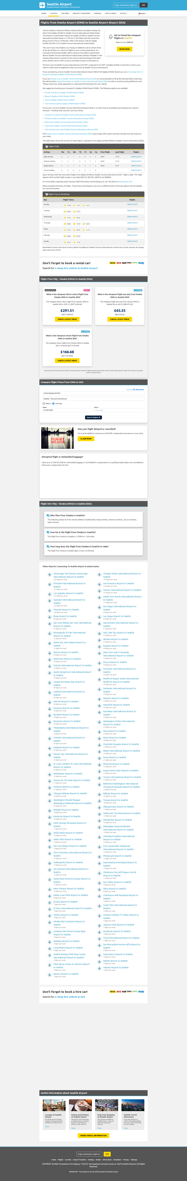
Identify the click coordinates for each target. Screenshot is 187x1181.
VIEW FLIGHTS (136, 157)
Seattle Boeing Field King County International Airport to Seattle (69, 957)
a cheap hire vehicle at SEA (70, 996)
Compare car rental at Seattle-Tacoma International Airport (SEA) (70, 115)
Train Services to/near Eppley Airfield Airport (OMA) (65, 104)
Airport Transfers (81, 13)
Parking (97, 13)
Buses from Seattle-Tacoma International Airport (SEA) (66, 122)
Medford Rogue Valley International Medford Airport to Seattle (121, 681)
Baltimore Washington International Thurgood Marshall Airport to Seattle (121, 786)
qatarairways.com (125, 182)
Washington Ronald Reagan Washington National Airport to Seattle (72, 803)
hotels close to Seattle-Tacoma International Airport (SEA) (69, 134)
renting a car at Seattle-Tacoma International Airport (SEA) (73, 79)
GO (143, 5)
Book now (125, 49)
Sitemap (134, 1160)
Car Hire (65, 13)
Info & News (110, 13)
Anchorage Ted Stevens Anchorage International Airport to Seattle (70, 576)
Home (43, 13)
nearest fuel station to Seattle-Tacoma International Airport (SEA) (82, 81)
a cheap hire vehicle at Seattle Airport (76, 268)
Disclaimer (117, 1160)
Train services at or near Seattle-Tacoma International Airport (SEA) (71, 129)
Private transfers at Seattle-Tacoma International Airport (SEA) (69, 118)
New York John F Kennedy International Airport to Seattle (118, 655)
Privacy (126, 1160)
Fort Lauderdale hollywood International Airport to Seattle (118, 849)
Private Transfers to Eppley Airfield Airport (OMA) (64, 93)
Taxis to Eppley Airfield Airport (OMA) (59, 100)
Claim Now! (86, 439)
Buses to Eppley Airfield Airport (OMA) (60, 96)
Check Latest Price (67, 319)
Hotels (123, 13)
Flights (53, 13)
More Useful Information (93, 1135)
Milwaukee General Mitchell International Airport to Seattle (118, 829)
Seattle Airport (63, 5)
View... (47, 1126)
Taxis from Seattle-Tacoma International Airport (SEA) (66, 126)
